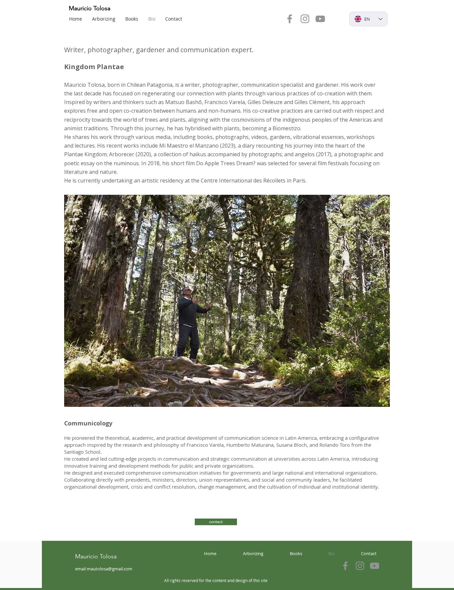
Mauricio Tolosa (89, 8)
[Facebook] (289, 19)
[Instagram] (305, 19)
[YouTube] (320, 19)
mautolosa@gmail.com (109, 569)
